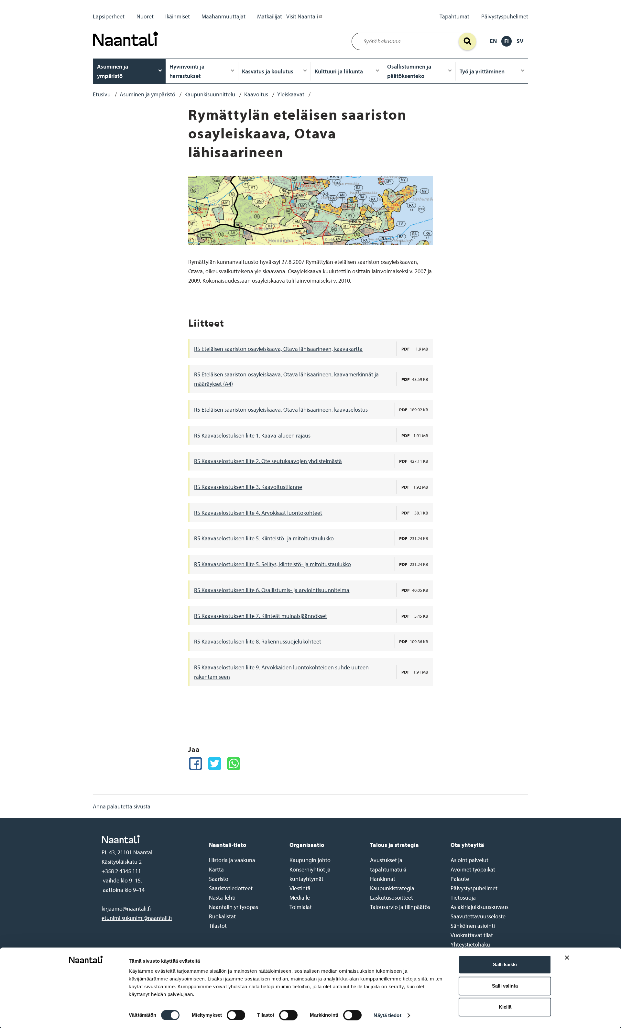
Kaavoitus (256, 94)
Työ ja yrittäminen (482, 71)
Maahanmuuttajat (223, 16)
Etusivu (102, 94)
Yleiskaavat (290, 94)
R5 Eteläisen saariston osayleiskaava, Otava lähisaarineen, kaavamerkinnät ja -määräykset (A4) (288, 379)
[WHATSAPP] (233, 763)
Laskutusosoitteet (391, 897)
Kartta (216, 869)
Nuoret (145, 16)
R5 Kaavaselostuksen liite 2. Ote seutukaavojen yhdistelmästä (268, 461)
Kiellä (505, 1007)
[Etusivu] (127, 47)
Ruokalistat (222, 916)
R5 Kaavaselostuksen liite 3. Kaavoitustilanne (248, 487)
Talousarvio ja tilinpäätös (400, 907)
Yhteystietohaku (470, 944)
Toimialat (300, 907)
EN (493, 41)
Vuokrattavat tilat (472, 935)
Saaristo (218, 878)
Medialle (299, 897)
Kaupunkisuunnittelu (209, 94)
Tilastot (218, 925)
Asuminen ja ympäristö (112, 71)
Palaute (460, 878)
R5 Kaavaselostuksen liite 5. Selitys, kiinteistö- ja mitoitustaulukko (272, 564)
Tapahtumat (454, 16)
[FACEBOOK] (195, 763)
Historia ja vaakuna (232, 860)
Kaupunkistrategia (392, 888)
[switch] (236, 1015)
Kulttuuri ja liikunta (339, 71)
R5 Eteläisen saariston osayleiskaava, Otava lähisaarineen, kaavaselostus (281, 409)
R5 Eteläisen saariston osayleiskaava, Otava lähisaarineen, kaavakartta (278, 348)
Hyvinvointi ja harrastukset (186, 71)
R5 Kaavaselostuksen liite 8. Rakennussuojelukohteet (257, 641)
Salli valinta (505, 986)
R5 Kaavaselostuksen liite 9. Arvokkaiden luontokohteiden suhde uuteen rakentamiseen (281, 672)
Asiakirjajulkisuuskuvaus (479, 907)
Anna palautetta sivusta (121, 806)
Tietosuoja (463, 897)
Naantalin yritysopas (233, 907)
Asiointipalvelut (469, 860)
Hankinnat (382, 878)
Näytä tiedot (387, 1015)
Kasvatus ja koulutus (267, 71)
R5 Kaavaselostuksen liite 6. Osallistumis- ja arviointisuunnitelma (271, 590)
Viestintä (299, 888)
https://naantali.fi (148, 839)
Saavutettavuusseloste (478, 916)
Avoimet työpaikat (473, 869)
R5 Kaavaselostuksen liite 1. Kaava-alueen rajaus (252, 435)
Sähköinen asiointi (473, 925)
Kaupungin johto (310, 860)
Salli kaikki (505, 964)
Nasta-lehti (222, 897)
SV (520, 41)
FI (506, 41)
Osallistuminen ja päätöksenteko (409, 71)
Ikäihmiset (177, 16)
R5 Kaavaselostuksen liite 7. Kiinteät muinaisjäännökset (260, 616)
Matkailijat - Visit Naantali (287, 16)
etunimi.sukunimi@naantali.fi (137, 918)
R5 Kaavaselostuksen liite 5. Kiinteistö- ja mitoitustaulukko (264, 538)
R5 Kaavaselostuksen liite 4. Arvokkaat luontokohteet (258, 512)
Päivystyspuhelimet (504, 16)
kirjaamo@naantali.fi (126, 908)
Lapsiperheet (109, 16)
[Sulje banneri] (567, 962)
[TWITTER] (214, 763)
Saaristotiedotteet (231, 888)
